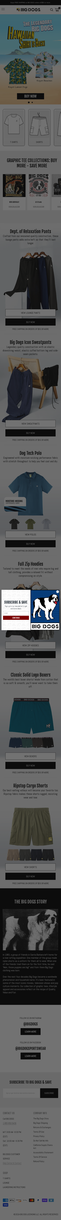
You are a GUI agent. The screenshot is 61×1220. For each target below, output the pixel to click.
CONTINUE (16, 618)
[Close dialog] (57, 591)
